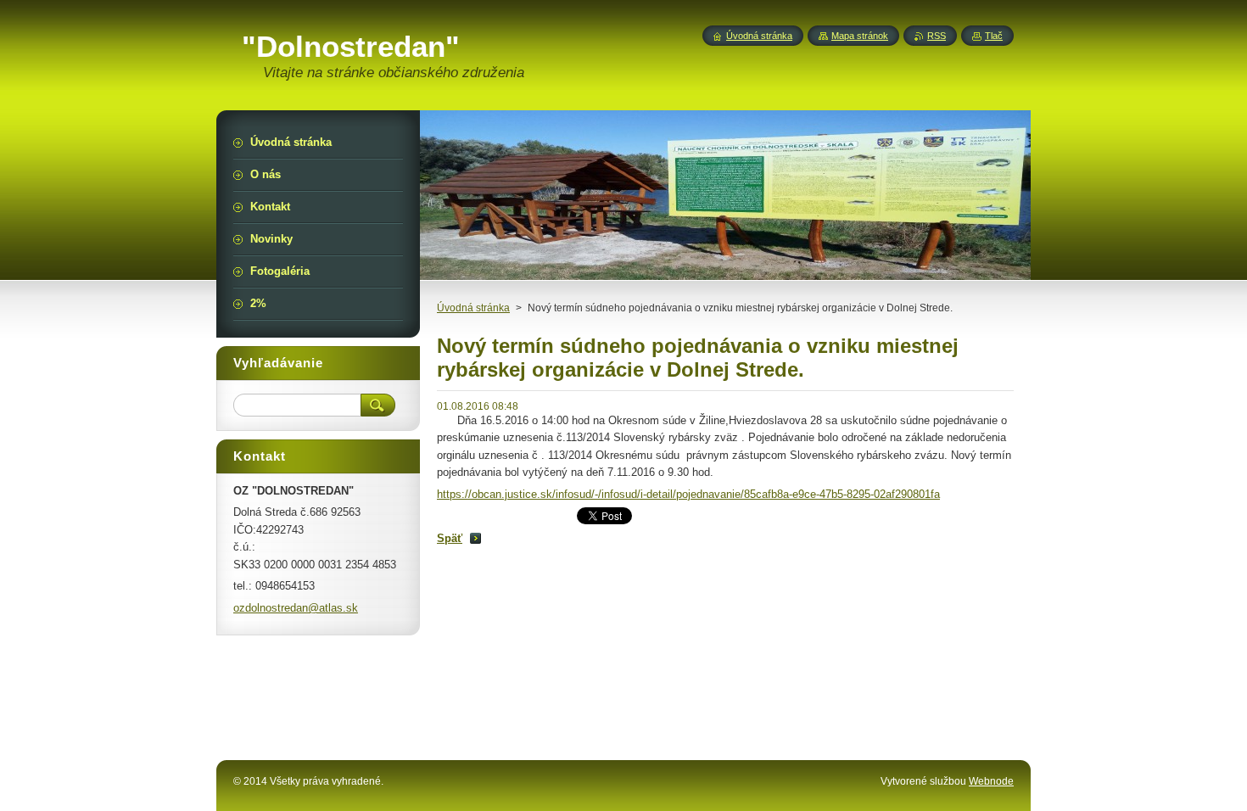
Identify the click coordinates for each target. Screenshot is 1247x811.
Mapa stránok (859, 36)
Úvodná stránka (473, 308)
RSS (936, 36)
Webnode (991, 781)
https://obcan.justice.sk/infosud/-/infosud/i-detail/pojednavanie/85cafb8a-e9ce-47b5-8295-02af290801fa (688, 494)
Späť (449, 538)
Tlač (994, 36)
